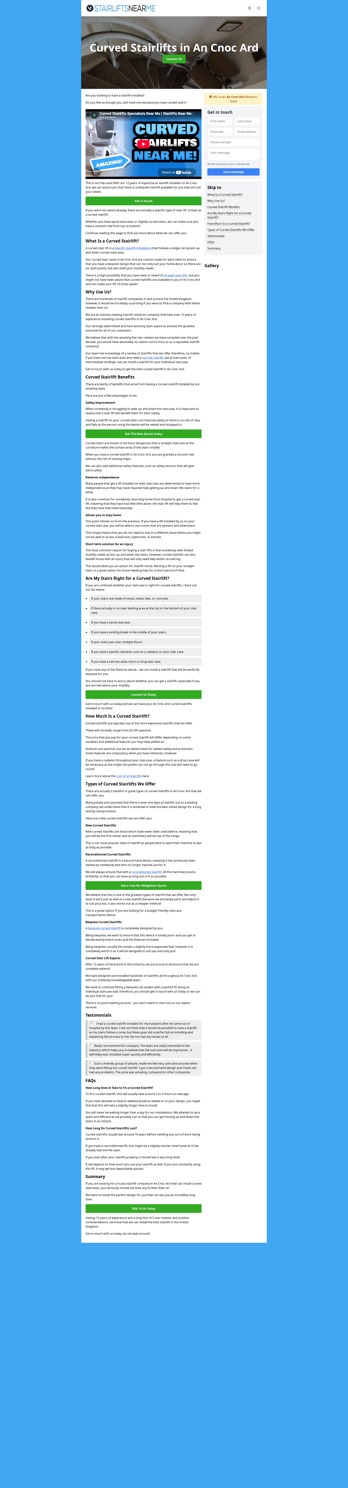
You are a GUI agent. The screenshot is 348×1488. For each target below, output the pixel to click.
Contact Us (174, 59)
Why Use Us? (216, 201)
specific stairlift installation (133, 248)
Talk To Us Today (143, 1209)
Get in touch (144, 201)
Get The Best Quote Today (143, 434)
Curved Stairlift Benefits (223, 207)
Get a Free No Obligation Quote (143, 886)
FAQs (210, 242)
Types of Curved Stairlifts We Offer (231, 230)
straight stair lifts (175, 275)
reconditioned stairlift (146, 872)
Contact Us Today (143, 695)
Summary (214, 248)
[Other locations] (249, 8)
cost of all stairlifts (129, 776)
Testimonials (216, 236)
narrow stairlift (152, 358)
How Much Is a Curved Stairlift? (228, 224)
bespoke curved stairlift (104, 928)
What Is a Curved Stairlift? (225, 195)
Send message (233, 172)
